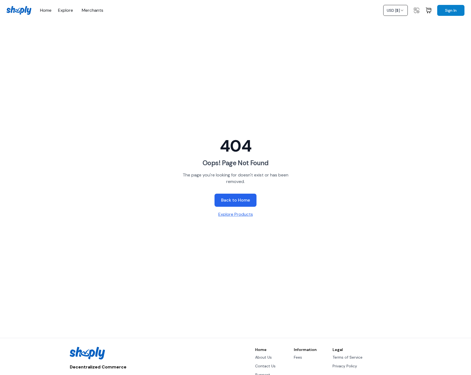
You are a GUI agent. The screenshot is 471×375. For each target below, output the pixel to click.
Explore (65, 10)
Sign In (451, 10)
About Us (263, 357)
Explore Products (235, 214)
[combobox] (395, 10)
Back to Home (235, 200)
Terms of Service (348, 357)
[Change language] (416, 10)
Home (46, 10)
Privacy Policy (345, 366)
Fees (298, 357)
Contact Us (265, 366)
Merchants (92, 10)
